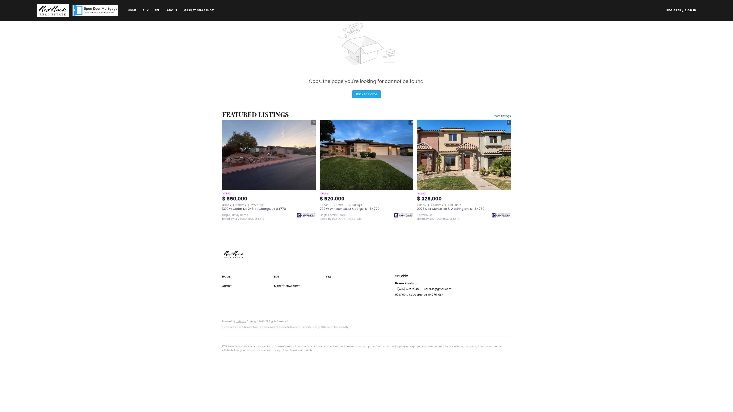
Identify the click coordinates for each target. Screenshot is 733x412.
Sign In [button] (690, 10)
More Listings (502, 116)
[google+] (436, 303)
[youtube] (428, 303)
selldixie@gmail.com (437, 289)
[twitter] (413, 303)
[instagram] (421, 303)
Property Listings (311, 327)
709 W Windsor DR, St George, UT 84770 (349, 209)
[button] (53, 10)
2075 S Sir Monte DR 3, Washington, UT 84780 (450, 209)
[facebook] (398, 303)
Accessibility (341, 327)
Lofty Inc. (241, 321)
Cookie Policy (269, 327)
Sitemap (327, 327)
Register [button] (673, 10)
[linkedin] (405, 303)
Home (132, 10)
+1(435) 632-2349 (407, 289)
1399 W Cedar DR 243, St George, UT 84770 (254, 209)
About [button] (172, 10)
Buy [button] (145, 10)
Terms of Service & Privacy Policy (241, 327)
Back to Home (366, 94)
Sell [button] (157, 10)
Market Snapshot (199, 10)
